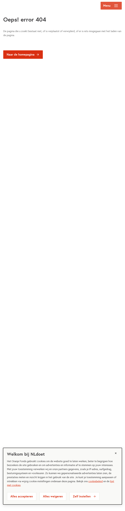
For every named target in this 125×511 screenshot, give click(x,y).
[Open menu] (116, 5)
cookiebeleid (95, 481)
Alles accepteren (21, 496)
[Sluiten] (115, 453)
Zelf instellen (82, 496)
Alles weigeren (53, 496)
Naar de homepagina (21, 54)
